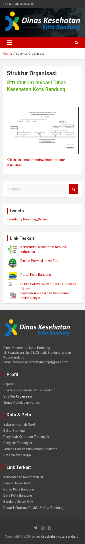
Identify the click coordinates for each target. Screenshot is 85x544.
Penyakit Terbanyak (17, 443)
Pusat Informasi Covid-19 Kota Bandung (33, 508)
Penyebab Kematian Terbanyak (26, 437)
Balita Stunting (14, 431)
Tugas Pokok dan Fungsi (21, 402)
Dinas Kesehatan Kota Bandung (55, 536)
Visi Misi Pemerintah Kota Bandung (29, 390)
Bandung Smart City (18, 502)
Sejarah (9, 384)
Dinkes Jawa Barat (17, 483)
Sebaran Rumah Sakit (19, 424)
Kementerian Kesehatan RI (23, 477)
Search (73, 189)
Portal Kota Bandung (18, 489)
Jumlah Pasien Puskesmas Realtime (30, 449)
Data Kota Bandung (17, 495)
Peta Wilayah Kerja (17, 455)
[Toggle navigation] (9, 42)
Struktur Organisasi (17, 396)
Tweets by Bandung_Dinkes (27, 219)
